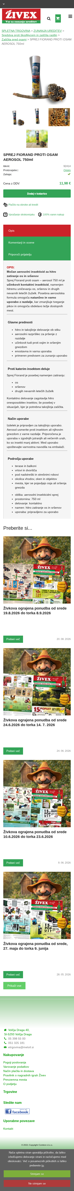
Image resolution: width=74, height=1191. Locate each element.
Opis (11, 230)
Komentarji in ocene (21, 242)
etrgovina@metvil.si (21, 1047)
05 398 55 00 (16, 1038)
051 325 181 (16, 1043)
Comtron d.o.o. (46, 1145)
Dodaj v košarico (37, 193)
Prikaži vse (14, 985)
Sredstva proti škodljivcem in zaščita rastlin (29, 35)
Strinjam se (37, 1173)
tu (43, 1165)
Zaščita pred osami (14, 39)
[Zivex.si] (21, 14)
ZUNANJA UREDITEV (48, 30)
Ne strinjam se (37, 1183)
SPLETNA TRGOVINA (16, 30)
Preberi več (13, 639)
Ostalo (67, 170)
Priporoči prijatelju (20, 254)
